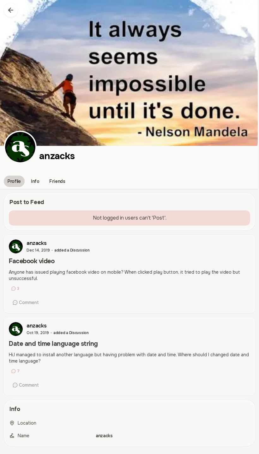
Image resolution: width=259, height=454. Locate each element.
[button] (11, 10)
